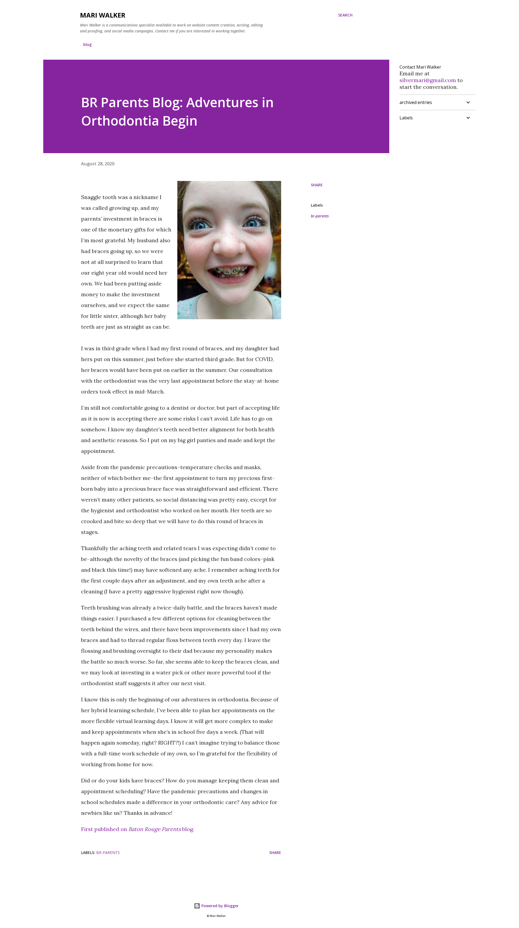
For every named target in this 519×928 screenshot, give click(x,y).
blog (87, 44)
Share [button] (317, 184)
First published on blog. (137, 829)
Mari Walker (102, 15)
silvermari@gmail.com (428, 80)
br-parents (320, 215)
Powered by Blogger (219, 905)
